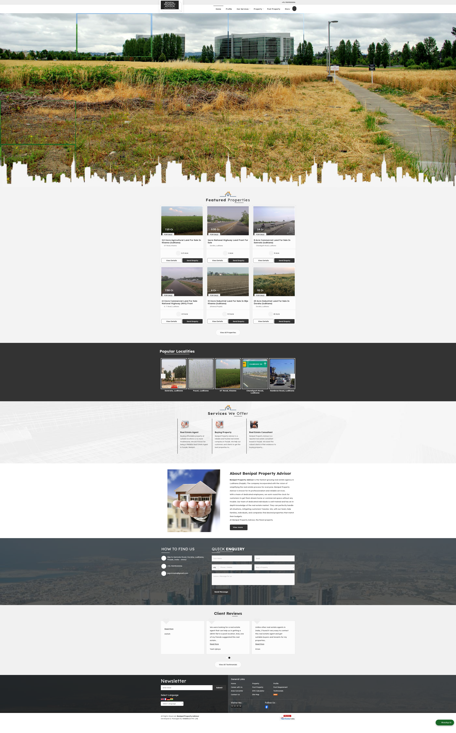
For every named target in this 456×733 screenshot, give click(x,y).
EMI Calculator (258, 691)
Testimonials (278, 691)
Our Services (243, 9)
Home (218, 9)
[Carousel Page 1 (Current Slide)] (227, 658)
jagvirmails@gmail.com (177, 573)
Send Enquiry (192, 260)
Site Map (255, 694)
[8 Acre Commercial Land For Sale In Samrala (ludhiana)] (274, 220)
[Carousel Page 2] (229, 658)
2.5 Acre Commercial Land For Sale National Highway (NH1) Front (179, 302)
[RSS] (275, 694)
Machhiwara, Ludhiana (228, 391)
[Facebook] (266, 707)
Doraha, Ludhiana (255, 391)
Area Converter (237, 691)
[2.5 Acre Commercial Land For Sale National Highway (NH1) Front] (182, 281)
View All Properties (228, 332)
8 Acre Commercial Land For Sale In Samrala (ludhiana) (272, 241)
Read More (168, 629)
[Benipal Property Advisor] (171, 6)
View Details (171, 260)
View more (238, 527)
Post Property (273, 9)
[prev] (163, 376)
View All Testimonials (228, 665)
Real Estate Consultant (261, 432)
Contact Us (235, 694)
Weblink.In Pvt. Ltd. (190, 719)
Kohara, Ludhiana (173, 391)
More (287, 9)
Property (258, 9)
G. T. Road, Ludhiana (282, 391)
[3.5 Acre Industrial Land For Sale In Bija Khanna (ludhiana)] (228, 281)
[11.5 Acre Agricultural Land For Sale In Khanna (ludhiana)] (182, 220)
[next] (292, 376)
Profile (229, 9)
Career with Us (236, 687)
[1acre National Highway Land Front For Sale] (228, 220)
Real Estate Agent (189, 432)
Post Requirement (280, 687)
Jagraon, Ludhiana (201, 391)
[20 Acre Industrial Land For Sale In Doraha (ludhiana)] (274, 281)
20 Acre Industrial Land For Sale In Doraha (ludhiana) (271, 302)
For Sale (168, 234)
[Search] (294, 8)
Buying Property (223, 432)
